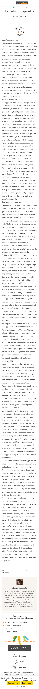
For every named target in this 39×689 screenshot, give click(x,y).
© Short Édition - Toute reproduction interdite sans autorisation (16, 571)
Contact (33, 674)
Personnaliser (19, 686)
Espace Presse (8, 672)
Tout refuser (27, 683)
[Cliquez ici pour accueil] (19, 648)
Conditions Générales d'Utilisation (24, 672)
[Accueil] (22, 3)
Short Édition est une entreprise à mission (19, 641)
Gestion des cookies (8, 674)
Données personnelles (22, 674)
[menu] (2, 3)
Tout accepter (13, 683)
